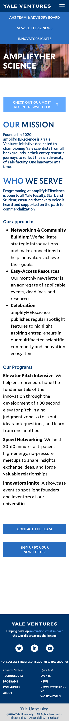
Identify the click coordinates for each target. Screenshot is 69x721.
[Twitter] (19, 648)
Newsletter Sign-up (53, 688)
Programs (10, 681)
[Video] (50, 648)
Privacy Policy (18, 717)
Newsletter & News (34, 28)
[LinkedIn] (34, 648)
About (7, 693)
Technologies (13, 676)
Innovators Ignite (34, 38)
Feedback (53, 717)
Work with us (50, 696)
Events (45, 676)
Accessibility (37, 717)
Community (11, 687)
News (44, 681)
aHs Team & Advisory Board (34, 17)
